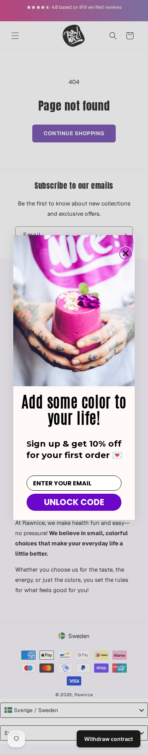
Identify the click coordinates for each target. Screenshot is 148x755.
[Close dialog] (126, 253)
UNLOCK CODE (74, 502)
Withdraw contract (108, 739)
